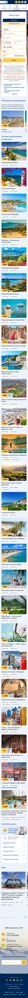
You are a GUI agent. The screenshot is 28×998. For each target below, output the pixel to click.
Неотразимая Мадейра (10, 268)
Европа (17, 902)
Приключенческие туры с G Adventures (12, 756)
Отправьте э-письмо (12, 944)
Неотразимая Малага (9, 163)
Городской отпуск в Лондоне (12, 672)
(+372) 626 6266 (12, 935)
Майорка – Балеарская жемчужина (10, 241)
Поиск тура (14, 20)
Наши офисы (13, 950)
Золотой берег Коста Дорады (12, 538)
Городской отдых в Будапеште (13, 700)
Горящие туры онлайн (14, 23)
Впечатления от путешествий (8, 902)
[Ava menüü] (25, 2)
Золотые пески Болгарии (11, 564)
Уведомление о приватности (10, 994)
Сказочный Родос (8, 513)
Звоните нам (10, 933)
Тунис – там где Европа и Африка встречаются (11, 728)
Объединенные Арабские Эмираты (9, 787)
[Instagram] (10, 980)
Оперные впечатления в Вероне (13, 455)
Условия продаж (19, 992)
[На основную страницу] (4, 2)
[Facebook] (7, 980)
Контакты (21, 984)
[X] (21, 980)
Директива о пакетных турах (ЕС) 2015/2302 (12, 91)
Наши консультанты (14, 986)
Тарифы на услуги (9, 992)
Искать (14, 60)
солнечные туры (13, 165)
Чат (7, 939)
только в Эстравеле (6, 459)
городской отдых (13, 457)
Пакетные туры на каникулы (12, 590)
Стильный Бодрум (8, 188)
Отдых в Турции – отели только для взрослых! (13, 645)
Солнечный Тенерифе (10, 214)
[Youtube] (14, 980)
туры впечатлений (14, 403)
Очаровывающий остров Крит (13, 320)
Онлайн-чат (11, 941)
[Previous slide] (22, 917)
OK (24, 962)
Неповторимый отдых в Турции (13, 346)
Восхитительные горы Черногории (10, 373)
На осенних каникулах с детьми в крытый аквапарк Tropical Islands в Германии (13, 813)
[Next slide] (25, 917)
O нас (15, 984)
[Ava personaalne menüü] (22, 2)
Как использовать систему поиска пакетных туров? (12, 84)
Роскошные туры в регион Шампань (11, 484)
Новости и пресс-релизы (14, 988)
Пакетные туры (5, 165)
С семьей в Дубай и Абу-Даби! (13, 783)
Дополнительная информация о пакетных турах (14, 88)
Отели (21, 902)
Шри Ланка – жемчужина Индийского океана (11, 617)
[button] (2, 917)
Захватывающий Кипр (10, 294)
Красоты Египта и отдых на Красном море (12, 428)
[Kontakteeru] (19, 2)
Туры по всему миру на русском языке (13, 400)
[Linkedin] (18, 980)
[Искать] (16, 2)
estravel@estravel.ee (14, 946)
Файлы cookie (22, 994)
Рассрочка (14, 93)
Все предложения (6, 139)
